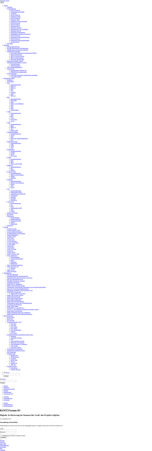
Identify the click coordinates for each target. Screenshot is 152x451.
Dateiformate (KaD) (9, 78)
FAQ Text (13, 323)
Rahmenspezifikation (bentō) (15, 61)
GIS (8, 189)
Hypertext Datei (11, 171)
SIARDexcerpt (15, 357)
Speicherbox (14, 368)
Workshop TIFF (15, 20)
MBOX (13, 170)
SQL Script (14, 156)
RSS (1, 448)
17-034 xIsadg (11, 244)
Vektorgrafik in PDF (16, 192)
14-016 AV (10, 251)
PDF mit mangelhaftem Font (15, 279)
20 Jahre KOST (15, 42)
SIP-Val (13, 361)
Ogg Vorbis (14, 119)
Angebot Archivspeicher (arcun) (16, 350)
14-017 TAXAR (11, 249)
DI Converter (10, 320)
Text (8, 83)
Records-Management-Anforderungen (17, 48)
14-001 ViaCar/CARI (13, 254)
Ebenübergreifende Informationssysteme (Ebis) (20, 334)
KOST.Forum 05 (15, 18)
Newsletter (10, 43)
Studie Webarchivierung (13, 297)
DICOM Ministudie (12, 274)
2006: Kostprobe (11, 271)
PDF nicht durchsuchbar (17, 59)
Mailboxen (10, 165)
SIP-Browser (14, 355)
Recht (12, 260)
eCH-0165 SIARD (16, 77)
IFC (12, 205)
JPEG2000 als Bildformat (14, 300)
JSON (12, 146)
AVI (12, 129)
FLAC (12, 118)
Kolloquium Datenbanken (18, 32)
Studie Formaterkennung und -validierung (18, 312)
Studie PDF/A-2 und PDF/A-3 (15, 308)
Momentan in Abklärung (17, 342)
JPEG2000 (14, 100)
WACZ (13, 187)
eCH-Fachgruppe (12, 73)
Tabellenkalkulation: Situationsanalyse (17, 276)
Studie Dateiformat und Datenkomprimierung (19, 314)
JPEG (12, 102)
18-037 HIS (10, 238)
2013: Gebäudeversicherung (15, 265)
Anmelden (3, 437)
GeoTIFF (13, 198)
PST (12, 168)
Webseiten (10, 179)
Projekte (6, 227)
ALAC (13, 121)
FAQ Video (14, 328)
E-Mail (9, 157)
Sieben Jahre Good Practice (14, 311)
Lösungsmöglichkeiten (17, 259)
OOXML (13, 92)
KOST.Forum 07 (15, 10)
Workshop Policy (15, 26)
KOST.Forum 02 (15, 35)
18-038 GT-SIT (11, 236)
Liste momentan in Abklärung (19, 344)
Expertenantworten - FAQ (14, 322)
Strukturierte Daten (12, 141)
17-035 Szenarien (12, 241)
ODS (12, 137)
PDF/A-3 (13, 96)
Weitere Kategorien (12, 213)
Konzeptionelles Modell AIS (18, 70)
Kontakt (2, 440)
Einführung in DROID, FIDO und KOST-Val (20, 290)
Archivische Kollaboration (14, 304)
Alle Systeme (14, 346)
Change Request (15, 64)
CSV (12, 148)
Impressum (10, 225)
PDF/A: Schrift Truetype (17, 56)
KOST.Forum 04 (15, 23)
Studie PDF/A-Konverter (14, 292)
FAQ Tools (14, 333)
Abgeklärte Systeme (16, 338)
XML (12, 145)
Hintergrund (10, 216)
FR (7, 372)
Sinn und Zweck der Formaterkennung (18, 289)
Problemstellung (15, 257)
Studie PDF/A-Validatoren (14, 284)
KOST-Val (10, 319)
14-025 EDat (10, 247)
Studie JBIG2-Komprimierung (15, 301)
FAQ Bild (13, 325)
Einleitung (10, 80)
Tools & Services (8, 315)
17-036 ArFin (11, 240)
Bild (8, 97)
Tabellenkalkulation (12, 132)
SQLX (12, 154)
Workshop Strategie (16, 27)
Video (8, 122)
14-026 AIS (10, 246)
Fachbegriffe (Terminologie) (15, 349)
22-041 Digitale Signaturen (14, 232)
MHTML (13, 178)
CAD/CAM (10, 202)
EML (12, 160)
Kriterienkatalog (15, 217)
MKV (12, 126)
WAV (12, 115)
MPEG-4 (13, 127)
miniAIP (13, 268)
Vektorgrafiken (15, 110)
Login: (2, 428)
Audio (9, 111)
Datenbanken (10, 149)
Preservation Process (16, 54)
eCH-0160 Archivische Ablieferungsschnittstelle (24, 75)
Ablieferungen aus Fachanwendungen (17, 50)
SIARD (13, 152)
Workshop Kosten (16, 16)
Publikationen (7, 273)
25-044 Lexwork (11, 228)
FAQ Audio (14, 327)
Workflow (13, 336)
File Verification (11, 352)
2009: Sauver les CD (13, 266)
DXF (12, 209)
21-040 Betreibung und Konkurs (16, 233)
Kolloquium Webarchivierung (19, 21)
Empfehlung (10, 81)
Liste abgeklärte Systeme (17, 341)
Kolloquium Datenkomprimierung (20, 37)
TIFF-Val (13, 365)
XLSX (12, 135)
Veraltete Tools (11, 353)
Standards (6, 45)
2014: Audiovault (12, 255)
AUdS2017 (14, 13)
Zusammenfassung (16, 84)
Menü (2, 2)
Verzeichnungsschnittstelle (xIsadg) (17, 62)
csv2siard (13, 358)
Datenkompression (16, 221)
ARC (12, 186)
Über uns (2, 442)
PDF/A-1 (13, 88)
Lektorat (13, 331)
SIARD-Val (14, 363)
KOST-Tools (10, 317)
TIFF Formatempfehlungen (14, 67)
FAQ (12, 339)
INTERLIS (14, 200)
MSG (12, 162)
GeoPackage (14, 195)
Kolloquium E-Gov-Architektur (19, 29)
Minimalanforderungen (13, 46)
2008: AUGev (11, 270)
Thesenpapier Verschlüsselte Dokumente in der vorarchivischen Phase (26, 287)
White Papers (10, 69)
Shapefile (13, 197)
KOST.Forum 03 (15, 24)
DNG (12, 108)
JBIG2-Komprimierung (17, 58)
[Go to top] (0, 439)
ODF (12, 94)
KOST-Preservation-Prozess (15, 298)
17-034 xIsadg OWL (13, 243)
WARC (13, 184)
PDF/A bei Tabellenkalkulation (19, 138)
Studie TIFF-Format (12, 306)
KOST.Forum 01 (15, 39)
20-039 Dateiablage (12, 235)
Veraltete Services (12, 366)
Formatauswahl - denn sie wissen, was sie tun (19, 278)
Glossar (13, 222)
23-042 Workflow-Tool (13, 230)
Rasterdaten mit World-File (18, 194)
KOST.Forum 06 (15, 15)
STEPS (13, 211)
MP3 (12, 116)
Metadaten (13, 262)
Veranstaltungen (11, 8)
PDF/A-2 (13, 86)
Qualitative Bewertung (13, 282)
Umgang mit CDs (15, 369)
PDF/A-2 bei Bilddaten (17, 103)
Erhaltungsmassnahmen (13, 51)
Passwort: (2, 432)
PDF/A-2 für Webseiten (17, 183)
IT (8, 372)
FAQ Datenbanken (16, 330)
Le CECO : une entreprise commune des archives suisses (23, 309)
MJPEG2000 (14, 130)
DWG (12, 206)
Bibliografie (14, 224)
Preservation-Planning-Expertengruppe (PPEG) (24, 53)
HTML (13, 176)
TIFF (12, 105)
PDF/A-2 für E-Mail (16, 164)
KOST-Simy (14, 360)
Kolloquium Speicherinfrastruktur (20, 40)
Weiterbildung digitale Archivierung (20, 34)
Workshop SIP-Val (16, 31)
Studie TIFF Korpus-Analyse (15, 295)
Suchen (6, 376)
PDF (12, 89)
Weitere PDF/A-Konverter (18, 293)
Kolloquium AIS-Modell (17, 12)
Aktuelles (9, 7)
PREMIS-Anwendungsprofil (19, 72)
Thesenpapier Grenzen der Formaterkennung (19, 303)
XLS (12, 140)
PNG (12, 107)
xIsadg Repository (16, 65)
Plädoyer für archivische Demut (16, 285)
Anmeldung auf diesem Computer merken (13, 435)
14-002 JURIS (11, 252)
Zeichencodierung (16, 219)
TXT (12, 91)
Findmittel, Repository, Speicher (16, 281)
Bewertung (10, 214)
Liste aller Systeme (16, 347)
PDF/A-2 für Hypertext (17, 175)
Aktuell (6, 5)
